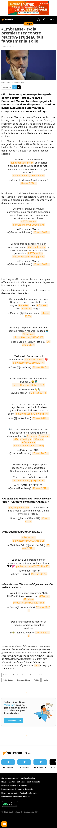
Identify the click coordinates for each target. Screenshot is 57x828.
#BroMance (28, 442)
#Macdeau (28, 334)
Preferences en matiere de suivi (15, 796)
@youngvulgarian (19, 507)
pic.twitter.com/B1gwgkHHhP (32, 413)
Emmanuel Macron (24, 680)
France (24, 675)
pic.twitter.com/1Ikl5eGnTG (28, 337)
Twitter (36, 680)
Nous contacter (8, 782)
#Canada (38, 439)
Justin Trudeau (8, 680)
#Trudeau (42, 305)
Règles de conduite (10, 793)
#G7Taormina (28, 221)
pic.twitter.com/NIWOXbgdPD (32, 566)
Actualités (15, 675)
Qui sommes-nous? (10, 778)
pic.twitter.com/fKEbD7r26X (28, 385)
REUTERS (6, 82)
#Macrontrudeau (34, 359)
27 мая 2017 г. (40, 367)
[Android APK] (9, 804)
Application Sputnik (28, 793)
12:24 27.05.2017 (8, 46)
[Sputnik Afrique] (8, 20)
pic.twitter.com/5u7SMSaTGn (29, 540)
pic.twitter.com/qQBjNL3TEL (28, 480)
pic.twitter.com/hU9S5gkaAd (28, 224)
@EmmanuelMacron (22, 162)
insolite (45, 680)
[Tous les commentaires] (4, 824)
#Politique (26, 439)
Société (5, 675)
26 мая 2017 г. (28, 183)
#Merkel (23, 305)
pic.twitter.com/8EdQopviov (28, 256)
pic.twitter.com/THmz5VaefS (28, 175)
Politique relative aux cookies (14, 785)
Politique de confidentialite (28, 782)
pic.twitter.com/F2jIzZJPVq (28, 445)
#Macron (26, 308)
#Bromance (28, 537)
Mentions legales (27, 778)
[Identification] (38, 19)
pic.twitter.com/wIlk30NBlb (28, 602)
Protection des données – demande (17, 789)
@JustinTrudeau (37, 247)
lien (37, 665)
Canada (33, 675)
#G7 (16, 439)
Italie (41, 675)
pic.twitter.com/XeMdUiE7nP (29, 362)
